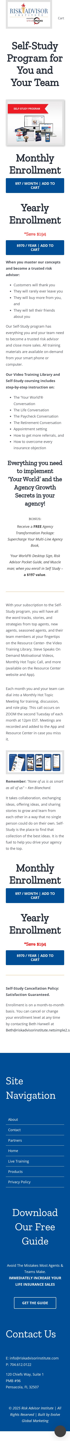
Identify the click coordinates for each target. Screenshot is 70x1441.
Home (13, 1150)
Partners (15, 1140)
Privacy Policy (19, 1182)
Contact (14, 1129)
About (13, 1119)
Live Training (18, 1161)
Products (15, 1171)
